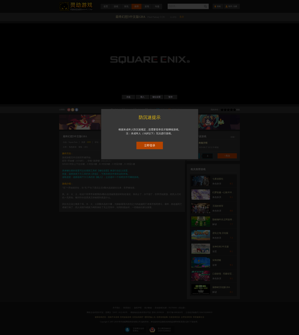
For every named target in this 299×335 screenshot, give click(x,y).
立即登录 (149, 145)
